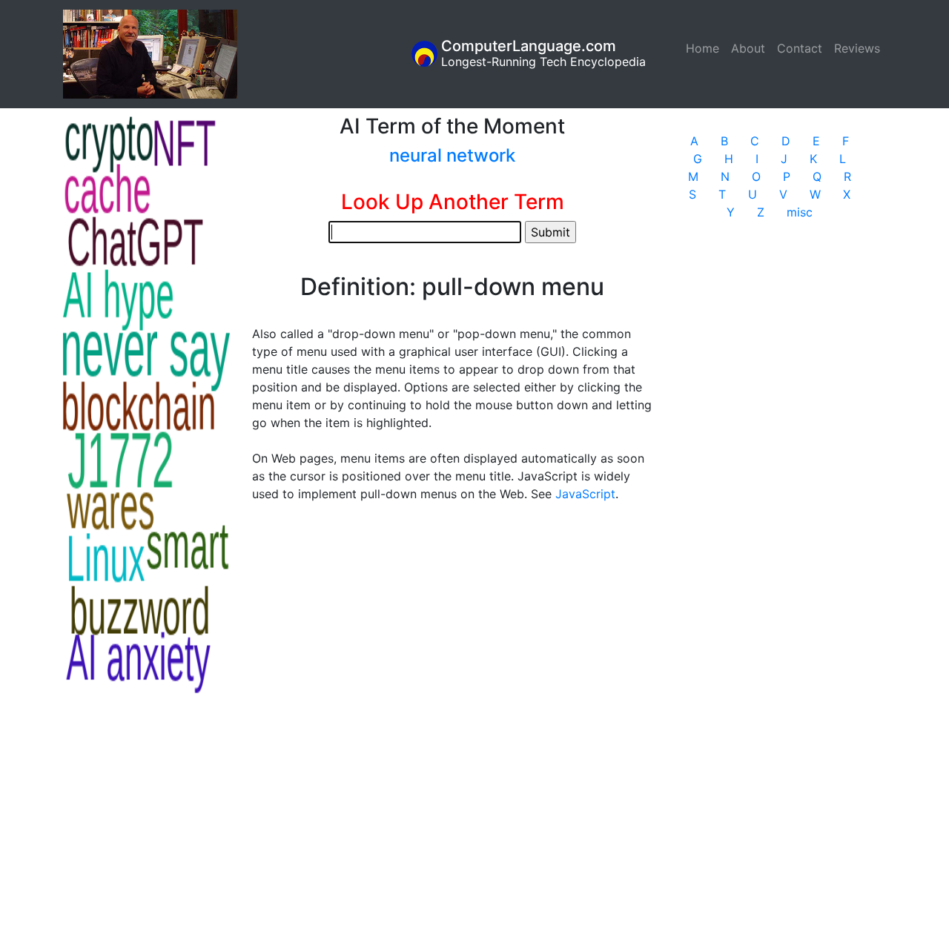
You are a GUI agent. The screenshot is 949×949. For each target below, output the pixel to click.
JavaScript (585, 493)
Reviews (857, 48)
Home (705, 48)
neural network (452, 155)
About (748, 48)
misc (800, 212)
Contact (799, 48)
